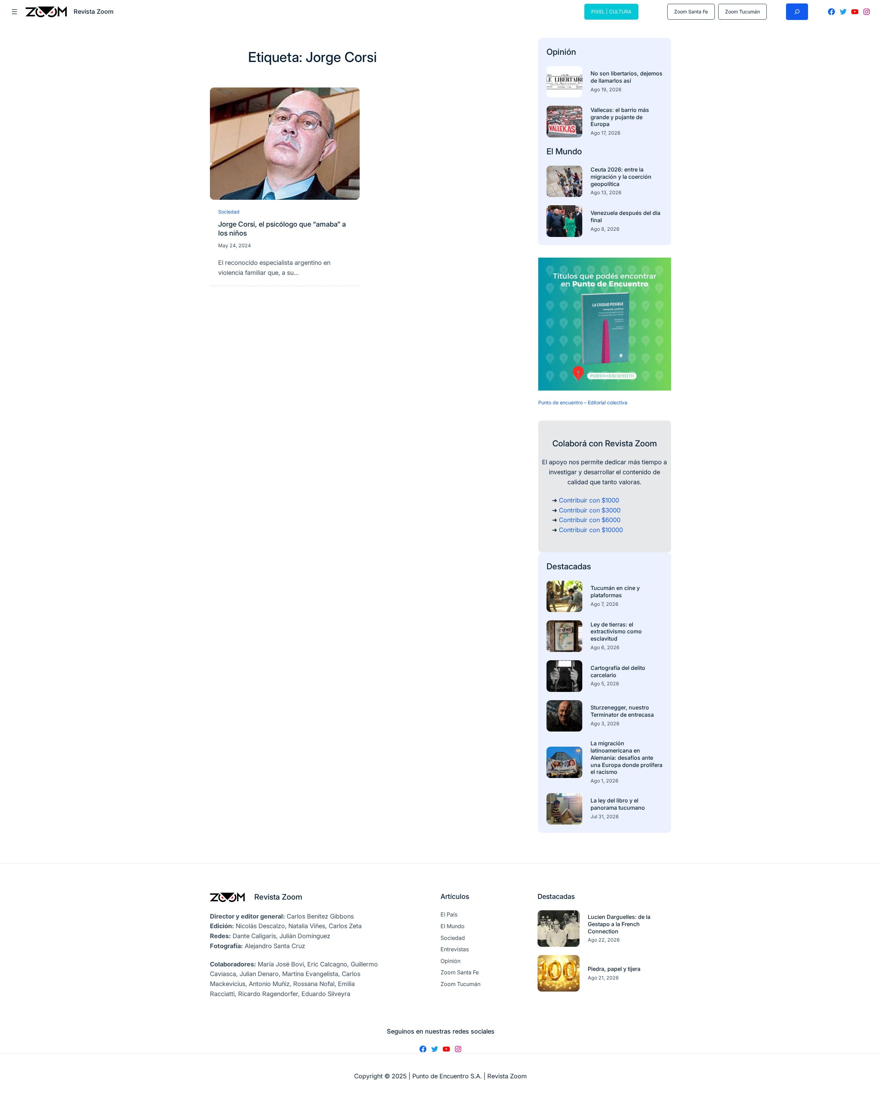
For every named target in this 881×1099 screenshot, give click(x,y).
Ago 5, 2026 (605, 683)
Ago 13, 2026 (606, 192)
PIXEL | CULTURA (611, 11)
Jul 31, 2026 (605, 816)
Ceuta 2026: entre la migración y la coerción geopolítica (621, 176)
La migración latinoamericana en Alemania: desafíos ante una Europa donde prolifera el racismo (626, 757)
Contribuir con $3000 (589, 510)
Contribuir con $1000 (589, 500)
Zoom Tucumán (742, 11)
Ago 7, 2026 (604, 604)
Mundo (568, 151)
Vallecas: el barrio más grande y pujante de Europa (620, 117)
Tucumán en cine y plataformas (615, 591)
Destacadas (568, 566)
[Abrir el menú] (14, 12)
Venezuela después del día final (625, 216)
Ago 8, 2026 (605, 229)
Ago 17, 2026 (605, 133)
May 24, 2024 (234, 245)
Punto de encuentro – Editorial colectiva (582, 402)
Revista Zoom (278, 896)
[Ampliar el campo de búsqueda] (797, 11)
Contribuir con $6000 (589, 519)
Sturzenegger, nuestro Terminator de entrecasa (622, 711)
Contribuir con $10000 (591, 529)
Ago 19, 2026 (606, 89)
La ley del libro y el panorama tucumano (618, 804)
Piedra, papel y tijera (614, 968)
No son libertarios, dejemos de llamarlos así (626, 77)
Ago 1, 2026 (604, 781)
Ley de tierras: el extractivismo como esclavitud (616, 631)
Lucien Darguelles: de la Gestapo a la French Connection (619, 924)
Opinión (561, 52)
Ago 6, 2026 (605, 647)
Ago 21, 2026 (603, 978)
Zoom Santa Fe (691, 11)
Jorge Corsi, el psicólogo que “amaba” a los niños (282, 228)
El (550, 151)
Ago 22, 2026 (604, 940)
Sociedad (229, 212)
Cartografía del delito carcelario (618, 671)
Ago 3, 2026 (605, 723)
